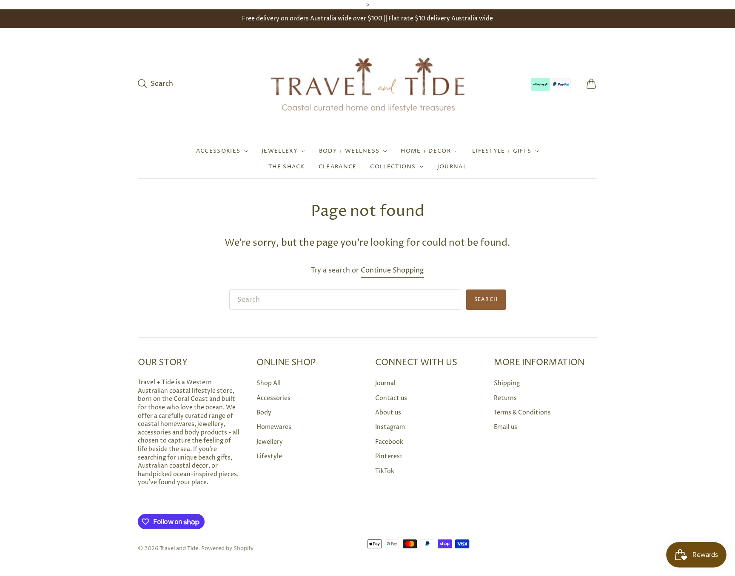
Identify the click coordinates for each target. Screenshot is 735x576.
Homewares (273, 427)
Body (263, 413)
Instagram (390, 427)
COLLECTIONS (393, 166)
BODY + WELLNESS (349, 151)
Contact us (391, 398)
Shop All (268, 383)
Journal (385, 383)
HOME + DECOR (426, 151)
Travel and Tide (179, 548)
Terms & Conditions (522, 413)
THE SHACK (286, 166)
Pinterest (389, 456)
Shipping (507, 383)
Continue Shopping (392, 270)
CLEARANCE (338, 166)
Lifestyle (269, 456)
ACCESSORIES (218, 151)
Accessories (273, 398)
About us (388, 413)
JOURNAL (452, 166)
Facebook (389, 442)
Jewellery (269, 442)
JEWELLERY (280, 151)
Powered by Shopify (227, 548)
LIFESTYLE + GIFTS (501, 151)
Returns (505, 398)
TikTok (384, 471)
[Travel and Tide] (367, 83)
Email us (505, 427)
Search (486, 299)
